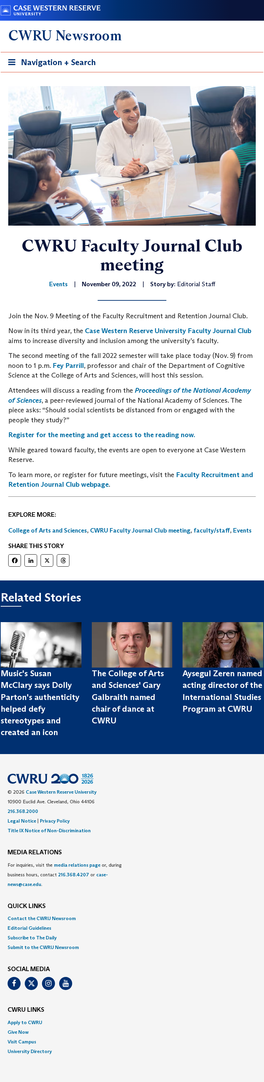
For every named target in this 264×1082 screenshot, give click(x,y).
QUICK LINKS (27, 906)
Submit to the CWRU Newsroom (43, 947)
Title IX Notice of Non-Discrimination (49, 830)
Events (242, 530)
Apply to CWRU (25, 1022)
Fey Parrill (68, 365)
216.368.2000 (23, 811)
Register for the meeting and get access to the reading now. (101, 435)
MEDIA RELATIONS (35, 852)
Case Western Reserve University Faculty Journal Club (168, 331)
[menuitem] (132, 918)
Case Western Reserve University (61, 792)
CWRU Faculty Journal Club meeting (140, 530)
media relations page (77, 865)
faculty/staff (212, 530)
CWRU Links (26, 1010)
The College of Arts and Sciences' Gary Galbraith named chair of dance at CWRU (128, 696)
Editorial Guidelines (29, 928)
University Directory (30, 1051)
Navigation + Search (50, 64)
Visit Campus (22, 1042)
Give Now (18, 1032)
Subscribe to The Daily (32, 938)
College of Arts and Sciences (47, 530)
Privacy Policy (55, 821)
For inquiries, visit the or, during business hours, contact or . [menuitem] (65, 874)
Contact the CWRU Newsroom (42, 918)
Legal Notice (22, 821)
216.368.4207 (73, 875)
